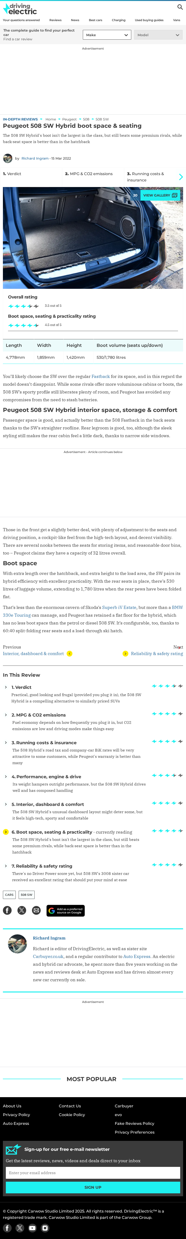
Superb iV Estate (119, 607)
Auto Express (136, 956)
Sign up (93, 1187)
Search (180, 7)
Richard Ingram (35, 158)
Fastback (101, 376)
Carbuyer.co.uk (48, 956)
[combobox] (85, 35)
